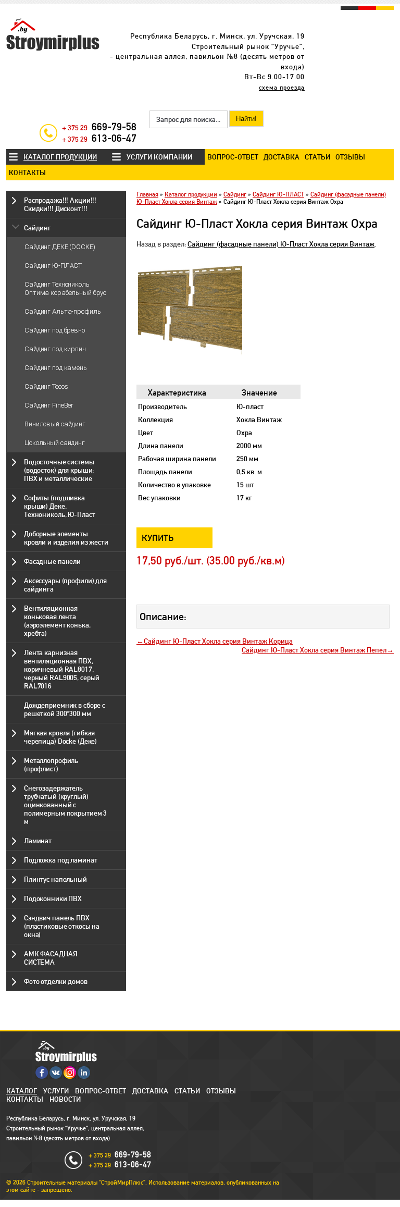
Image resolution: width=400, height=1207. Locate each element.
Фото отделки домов (56, 981)
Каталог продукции (60, 157)
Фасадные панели (52, 561)
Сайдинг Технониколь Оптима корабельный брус (65, 288)
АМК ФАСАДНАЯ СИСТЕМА (50, 958)
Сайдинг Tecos (46, 386)
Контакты (27, 172)
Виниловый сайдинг (54, 424)
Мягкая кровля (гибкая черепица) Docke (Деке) (60, 737)
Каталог (21, 1091)
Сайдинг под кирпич (55, 349)
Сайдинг (37, 228)
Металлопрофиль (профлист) (51, 764)
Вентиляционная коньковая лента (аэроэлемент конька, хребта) (57, 620)
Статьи (317, 157)
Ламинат (38, 840)
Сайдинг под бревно (54, 330)
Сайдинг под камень (55, 368)
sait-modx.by (181, 1203)
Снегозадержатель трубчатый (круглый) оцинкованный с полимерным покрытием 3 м (65, 805)
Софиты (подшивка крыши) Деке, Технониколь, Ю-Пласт (59, 506)
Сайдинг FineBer (48, 405)
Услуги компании (159, 157)
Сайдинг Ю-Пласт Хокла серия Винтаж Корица (218, 641)
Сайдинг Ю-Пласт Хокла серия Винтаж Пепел (314, 650)
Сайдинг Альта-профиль (62, 311)
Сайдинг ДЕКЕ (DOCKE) (59, 247)
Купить (158, 538)
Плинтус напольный (55, 879)
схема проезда (282, 87)
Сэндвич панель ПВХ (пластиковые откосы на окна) (61, 926)
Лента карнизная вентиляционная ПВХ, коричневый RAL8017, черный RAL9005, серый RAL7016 (61, 669)
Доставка (281, 157)
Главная (147, 194)
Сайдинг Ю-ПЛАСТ (53, 265)
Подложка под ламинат (60, 860)
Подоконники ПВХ (53, 898)
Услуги (56, 1091)
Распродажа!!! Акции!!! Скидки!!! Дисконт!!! (60, 204)
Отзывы (350, 157)
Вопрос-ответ (232, 157)
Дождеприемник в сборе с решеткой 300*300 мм (64, 709)
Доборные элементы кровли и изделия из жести (66, 537)
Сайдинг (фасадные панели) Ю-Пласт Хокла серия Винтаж (281, 244)
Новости (65, 1099)
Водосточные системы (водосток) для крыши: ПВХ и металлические (59, 470)
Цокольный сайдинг (54, 443)
